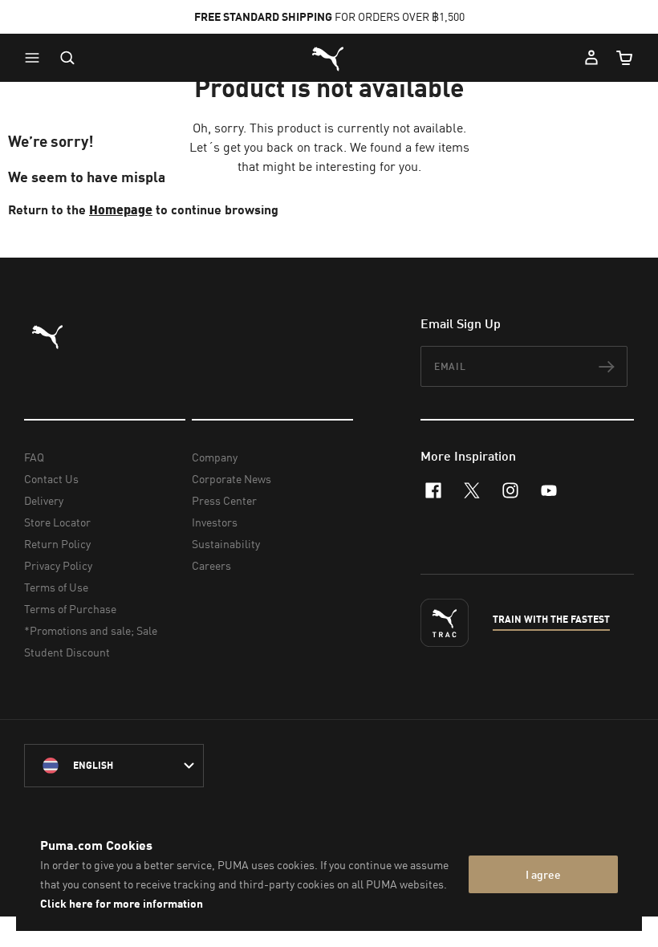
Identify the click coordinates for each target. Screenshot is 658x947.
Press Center (224, 500)
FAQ (34, 457)
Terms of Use (56, 587)
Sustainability (226, 544)
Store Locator (57, 522)
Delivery (43, 500)
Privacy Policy (58, 565)
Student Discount (67, 652)
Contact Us (51, 479)
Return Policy (57, 544)
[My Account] (591, 58)
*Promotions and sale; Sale (90, 630)
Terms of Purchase (70, 609)
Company (215, 457)
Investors (215, 522)
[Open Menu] (36, 58)
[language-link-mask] (114, 765)
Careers (211, 565)
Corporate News (231, 479)
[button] (36, 58)
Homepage (120, 209)
